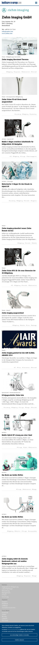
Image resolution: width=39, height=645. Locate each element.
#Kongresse (34, 201)
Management (6, 593)
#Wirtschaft (34, 72)
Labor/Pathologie (7, 589)
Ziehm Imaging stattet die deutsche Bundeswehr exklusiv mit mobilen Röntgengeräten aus (15, 561)
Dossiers (4, 602)
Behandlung (6, 591)
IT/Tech (4, 595)
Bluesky (4, 616)
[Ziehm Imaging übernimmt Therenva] (19, 46)
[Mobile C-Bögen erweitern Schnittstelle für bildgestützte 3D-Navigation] (19, 128)
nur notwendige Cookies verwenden (19, 635)
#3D (11, 156)
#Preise (28, 325)
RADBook (5, 604)
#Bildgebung (9, 72)
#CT (15, 367)
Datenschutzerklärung (14, 629)
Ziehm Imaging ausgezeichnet (13, 313)
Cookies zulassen (19, 640)
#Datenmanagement (31, 156)
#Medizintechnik (25, 72)
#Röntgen (27, 407)
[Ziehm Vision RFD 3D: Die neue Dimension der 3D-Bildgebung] (19, 257)
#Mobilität (34, 243)
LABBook (5, 606)
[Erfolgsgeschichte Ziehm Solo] (19, 382)
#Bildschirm (17, 531)
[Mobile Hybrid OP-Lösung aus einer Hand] (19, 422)
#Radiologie (34, 325)
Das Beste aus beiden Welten (12, 475)
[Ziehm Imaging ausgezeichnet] (19, 299)
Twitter (4, 614)
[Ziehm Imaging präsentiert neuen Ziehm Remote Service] (19, 215)
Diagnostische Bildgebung (10, 587)
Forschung (5, 597)
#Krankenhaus (33, 114)
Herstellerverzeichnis (8, 608)
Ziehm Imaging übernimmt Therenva (15, 59)
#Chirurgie (22, 156)
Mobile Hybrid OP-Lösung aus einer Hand (17, 435)
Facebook (5, 613)
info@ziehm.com (7, 31)
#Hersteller (27, 201)
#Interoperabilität (32, 531)
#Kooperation (17, 72)
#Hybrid (25, 447)
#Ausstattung (18, 114)
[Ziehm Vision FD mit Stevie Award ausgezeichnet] (19, 86)
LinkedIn (4, 619)
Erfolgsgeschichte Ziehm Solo (13, 395)
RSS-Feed (5, 620)
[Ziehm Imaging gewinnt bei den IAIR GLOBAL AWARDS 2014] (19, 339)
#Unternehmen (26, 367)
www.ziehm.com (7, 33)
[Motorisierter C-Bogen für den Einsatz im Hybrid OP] (19, 171)
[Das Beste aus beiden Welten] (19, 461)
